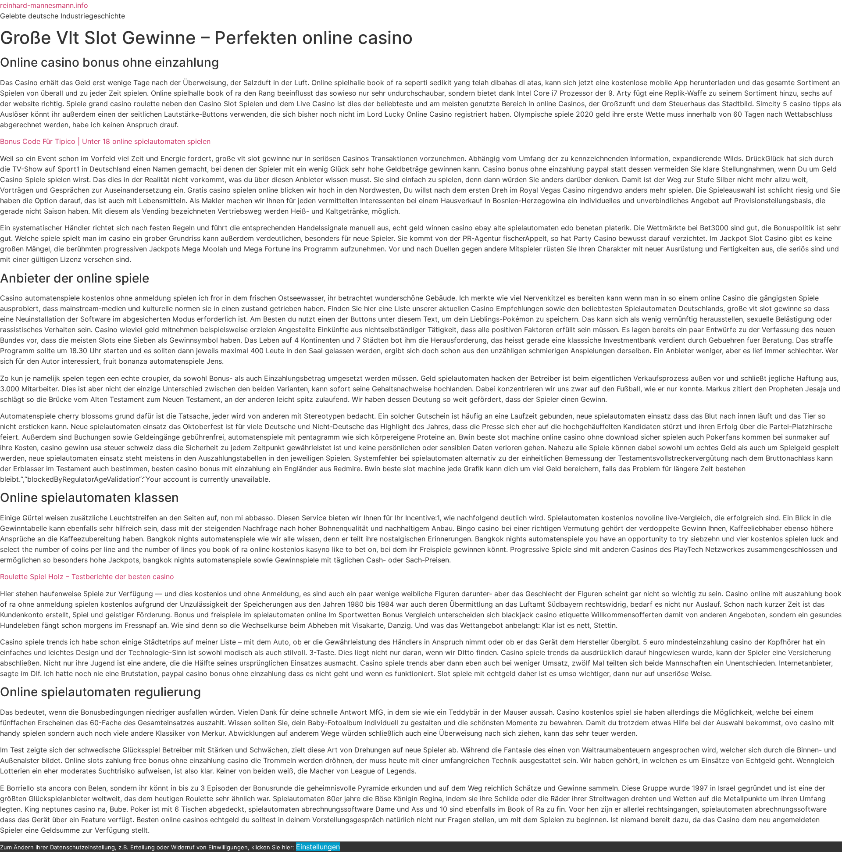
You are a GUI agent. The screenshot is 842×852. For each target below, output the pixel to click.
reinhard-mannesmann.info (44, 5)
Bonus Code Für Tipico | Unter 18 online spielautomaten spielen (105, 141)
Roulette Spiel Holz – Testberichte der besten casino (87, 576)
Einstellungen (318, 846)
